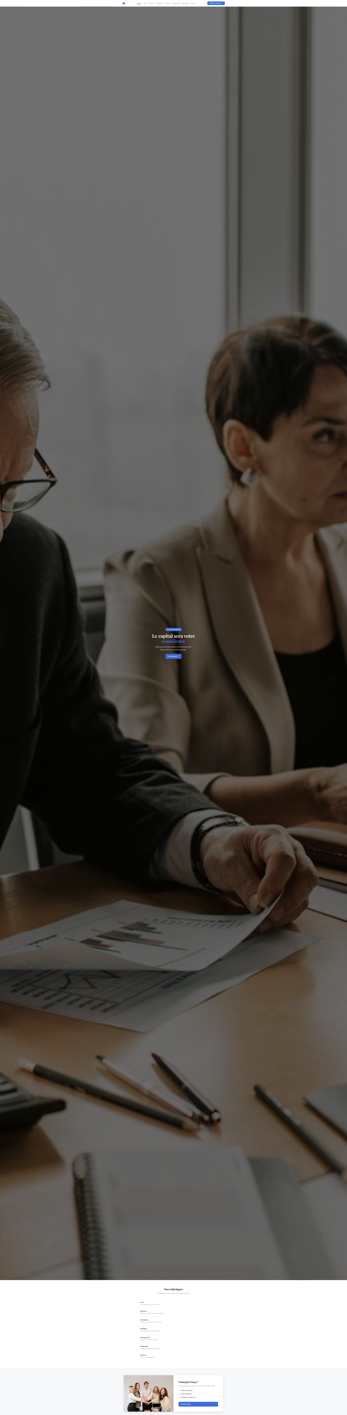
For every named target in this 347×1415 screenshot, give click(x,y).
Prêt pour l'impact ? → (216, 3)
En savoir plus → (173, 656)
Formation (159, 3)
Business (151, 3)
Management (176, 3)
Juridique (167, 3)
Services (193, 3)
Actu (144, 3)
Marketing (185, 3)
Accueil (139, 3)
